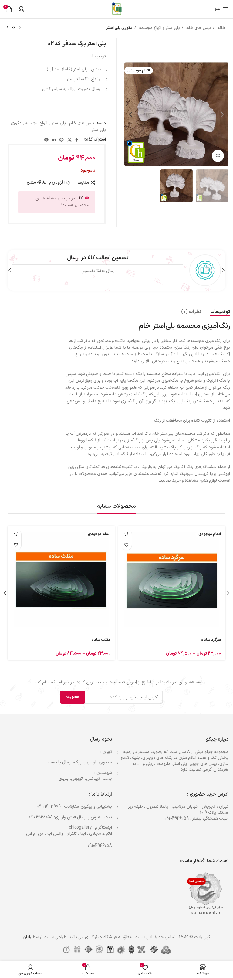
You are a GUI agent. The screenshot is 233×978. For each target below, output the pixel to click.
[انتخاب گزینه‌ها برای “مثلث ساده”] (16, 534)
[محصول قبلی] (20, 28)
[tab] (220, 312)
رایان (27, 937)
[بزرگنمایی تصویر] (218, 156)
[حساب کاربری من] (21, 9)
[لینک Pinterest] (62, 140)
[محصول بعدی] (8, 28)
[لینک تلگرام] (46, 140)
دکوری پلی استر (119, 28)
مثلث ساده (100, 640)
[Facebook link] (76, 140)
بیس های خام (198, 28)
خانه (220, 28)
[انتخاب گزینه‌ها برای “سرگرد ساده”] (126, 534)
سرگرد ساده (211, 640)
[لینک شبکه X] (69, 140)
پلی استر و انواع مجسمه (159, 28)
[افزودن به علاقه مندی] (126, 545)
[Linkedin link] (54, 140)
